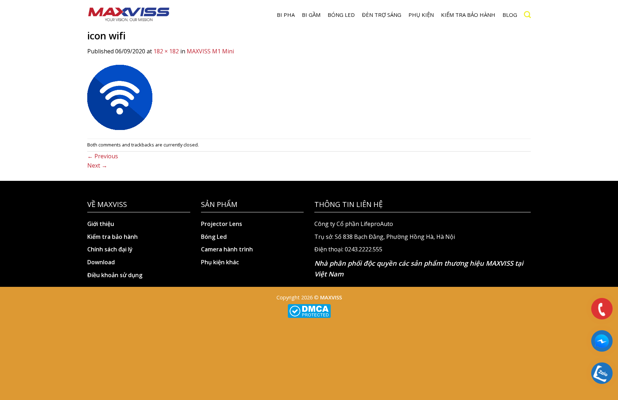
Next (97, 165)
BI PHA (286, 14)
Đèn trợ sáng (381, 14)
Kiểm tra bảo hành (468, 14)
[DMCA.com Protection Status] (309, 310)
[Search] (527, 14)
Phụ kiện (421, 14)
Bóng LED (341, 14)
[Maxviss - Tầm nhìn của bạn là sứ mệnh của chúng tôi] (128, 15)
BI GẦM (311, 14)
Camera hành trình (227, 249)
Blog (509, 14)
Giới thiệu (100, 224)
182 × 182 (166, 51)
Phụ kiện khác (220, 262)
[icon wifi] (119, 97)
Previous (102, 156)
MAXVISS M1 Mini (210, 51)
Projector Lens (221, 224)
